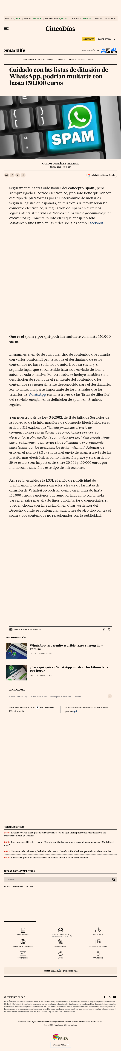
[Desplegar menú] (6, 28)
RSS (51, 1025)
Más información (17, 711)
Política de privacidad (81, 1021)
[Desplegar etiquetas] (110, 696)
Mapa (46, 1025)
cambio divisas (60, 946)
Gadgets (62, 59)
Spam (12, 696)
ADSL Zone (108, 50)
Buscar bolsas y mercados (19, 871)
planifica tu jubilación (23, 946)
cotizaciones (22, 958)
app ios (60, 958)
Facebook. (96, 223)
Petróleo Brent (51, 18)
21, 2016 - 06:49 (60, 167)
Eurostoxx (18, 886)
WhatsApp (37, 394)
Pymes (89, 59)
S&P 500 (28, 18)
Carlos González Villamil (60, 163)
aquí (74, 711)
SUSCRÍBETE (89, 39)
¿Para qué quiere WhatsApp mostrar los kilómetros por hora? (69, 669)
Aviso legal (31, 1021)
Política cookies (43, 1021)
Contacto (22, 1021)
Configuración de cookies (60, 1021)
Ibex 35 (8, 18)
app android (98, 958)
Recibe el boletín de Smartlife (27, 629)
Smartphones (29, 59)
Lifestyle (72, 59)
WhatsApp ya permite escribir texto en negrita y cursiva (66, 647)
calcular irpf (23, 934)
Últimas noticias (14, 827)
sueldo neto (98, 934)
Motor (81, 59)
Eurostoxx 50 (76, 18)
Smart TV (51, 59)
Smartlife (14, 50)
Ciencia (77, 696)
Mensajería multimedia (60, 696)
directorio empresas (98, 946)
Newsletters (58, 1025)
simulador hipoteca (60, 934)
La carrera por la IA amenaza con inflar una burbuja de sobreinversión (49, 857)
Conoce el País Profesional (60, 970)
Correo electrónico (39, 696)
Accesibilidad (96, 1021)
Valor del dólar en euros (105, 18)
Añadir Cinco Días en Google (103, 175)
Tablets (41, 59)
